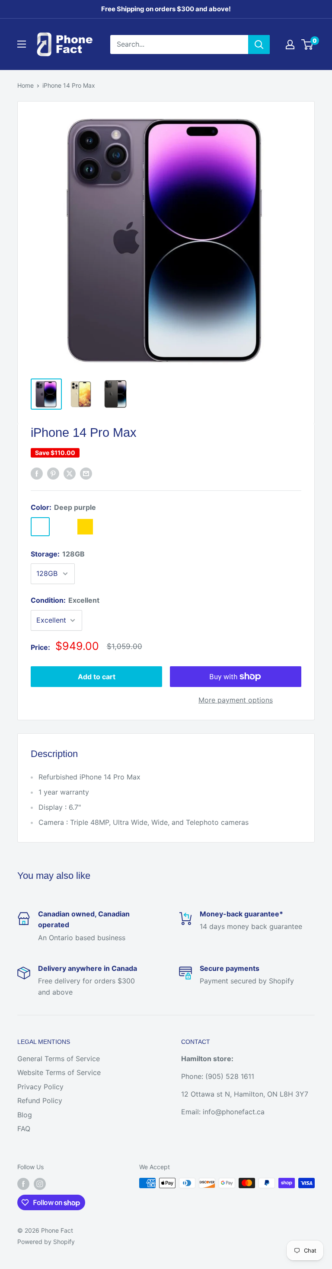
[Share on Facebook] (37, 473)
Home (25, 85)
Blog (24, 1114)
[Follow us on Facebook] (23, 1184)
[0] (307, 44)
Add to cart (96, 676)
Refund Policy (39, 1100)
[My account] (290, 44)
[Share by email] (86, 473)
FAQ (23, 1128)
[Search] (259, 44)
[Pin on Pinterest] (53, 473)
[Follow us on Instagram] (40, 1184)
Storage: (58, 554)
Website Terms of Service (59, 1072)
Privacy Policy (40, 1086)
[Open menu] (21, 44)
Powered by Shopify (46, 1241)
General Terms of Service (58, 1058)
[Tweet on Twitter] (70, 473)
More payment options (235, 700)
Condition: (65, 600)
